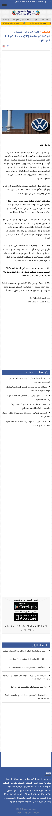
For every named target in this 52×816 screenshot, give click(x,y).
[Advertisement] (26, 79)
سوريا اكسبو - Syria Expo (39, 302)
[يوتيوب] (4, 46)
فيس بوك (28, 812)
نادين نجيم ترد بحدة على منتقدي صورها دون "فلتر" (28, 687)
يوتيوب (18, 812)
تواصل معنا (36, 812)
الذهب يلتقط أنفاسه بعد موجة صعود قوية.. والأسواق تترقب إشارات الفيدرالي (30, 406)
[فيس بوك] (8, 46)
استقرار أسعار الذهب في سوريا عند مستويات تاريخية (28, 667)
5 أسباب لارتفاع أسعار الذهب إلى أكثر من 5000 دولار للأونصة (25, 651)
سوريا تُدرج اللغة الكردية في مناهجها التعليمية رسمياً (27, 659)
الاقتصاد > (44, 32)
